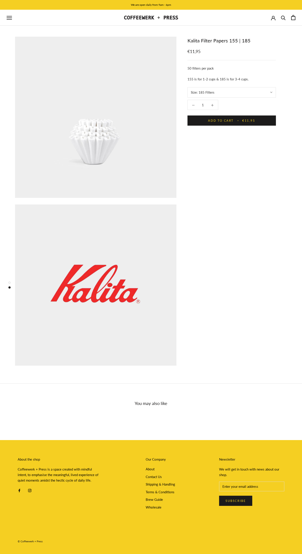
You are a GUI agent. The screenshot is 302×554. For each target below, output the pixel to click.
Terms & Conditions (160, 492)
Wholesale (153, 507)
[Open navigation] (9, 18)
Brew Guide (154, 499)
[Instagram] (29, 490)
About (150, 469)
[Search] (283, 17)
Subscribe (236, 501)
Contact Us (154, 477)
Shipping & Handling (160, 484)
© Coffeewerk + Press (30, 541)
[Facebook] (19, 490)
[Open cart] (293, 17)
